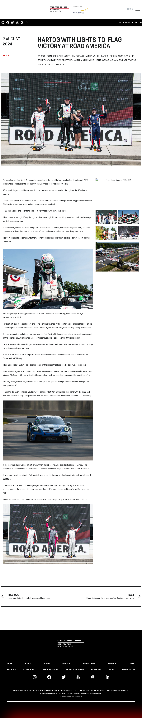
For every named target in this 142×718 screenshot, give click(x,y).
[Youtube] (17, 22)
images (66, 663)
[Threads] (22, 22)
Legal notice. (84, 690)
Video (47, 663)
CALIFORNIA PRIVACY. (48, 694)
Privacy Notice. (98, 690)
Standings (28, 669)
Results (11, 669)
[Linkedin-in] (27, 22)
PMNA (111, 669)
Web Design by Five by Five (70, 697)
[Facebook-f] (7, 22)
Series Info (89, 663)
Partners (96, 669)
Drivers (111, 663)
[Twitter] (12, 22)
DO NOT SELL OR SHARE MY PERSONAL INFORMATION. (80, 694)
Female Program (75, 669)
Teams (131, 663)
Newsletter (128, 669)
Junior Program (50, 669)
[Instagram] (2, 22)
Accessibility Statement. (118, 690)
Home (9, 663)
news (28, 663)
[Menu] (137, 9)
